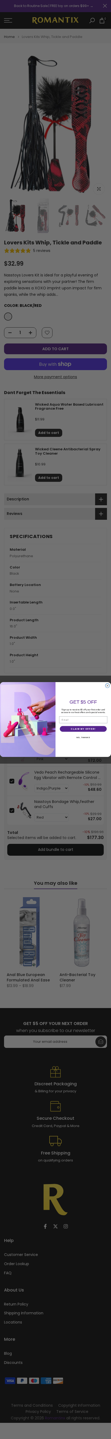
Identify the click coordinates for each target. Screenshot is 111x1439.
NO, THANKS (83, 737)
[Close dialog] (107, 685)
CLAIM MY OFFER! (83, 729)
